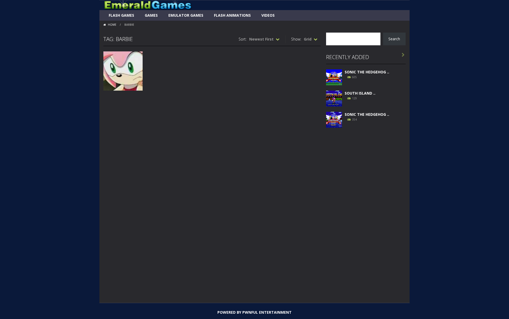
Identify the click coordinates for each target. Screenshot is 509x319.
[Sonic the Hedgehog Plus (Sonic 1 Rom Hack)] (334, 119)
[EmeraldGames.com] (147, 4)
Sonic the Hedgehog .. (367, 71)
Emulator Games (185, 15)
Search (394, 38)
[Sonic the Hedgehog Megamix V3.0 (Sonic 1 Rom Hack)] (334, 76)
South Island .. (360, 93)
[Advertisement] (366, 212)
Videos (268, 15)
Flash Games (121, 15)
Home (112, 24)
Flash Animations (232, 15)
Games (151, 15)
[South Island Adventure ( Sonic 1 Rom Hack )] (334, 97)
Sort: (243, 39)
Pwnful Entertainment (267, 312)
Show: (296, 39)
